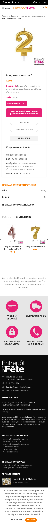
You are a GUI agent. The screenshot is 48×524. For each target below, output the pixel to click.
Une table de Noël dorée (24, 479)
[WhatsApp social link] (18, 2)
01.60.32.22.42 (40, 2)
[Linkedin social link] (15, 2)
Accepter (31, 520)
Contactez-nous (11, 446)
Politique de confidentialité (15, 467)
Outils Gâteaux (27, 169)
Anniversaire (38, 16)
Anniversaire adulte (27, 163)
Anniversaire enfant (11, 19)
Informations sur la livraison (15, 439)
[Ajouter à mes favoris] (15, 241)
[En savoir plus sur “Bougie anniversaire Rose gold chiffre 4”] (10, 241)
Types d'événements (20, 16)
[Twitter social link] (6, 2)
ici (38, 514)
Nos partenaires (10, 451)
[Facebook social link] (3, 2)
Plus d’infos (16, 520)
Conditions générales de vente (17, 465)
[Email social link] (9, 2)
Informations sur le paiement (16, 444)
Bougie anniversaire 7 (35, 247)
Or (45, 197)
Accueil (5, 16)
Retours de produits (12, 441)
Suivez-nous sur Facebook (16, 390)
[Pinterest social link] (12, 2)
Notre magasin (10, 449)
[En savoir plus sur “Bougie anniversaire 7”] (33, 241)
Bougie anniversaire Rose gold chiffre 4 (12, 248)
